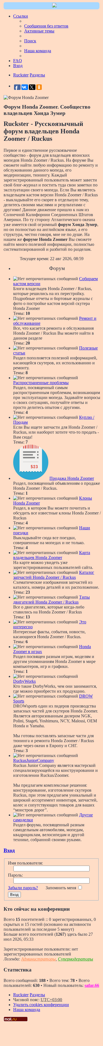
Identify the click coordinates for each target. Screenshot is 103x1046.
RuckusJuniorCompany (33, 760)
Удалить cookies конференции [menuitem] (41, 1004)
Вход (9, 850)
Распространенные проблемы (41, 382)
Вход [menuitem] (18, 65)
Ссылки (20, 16)
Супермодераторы (75, 959)
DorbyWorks (24, 681)
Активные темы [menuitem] (39, 31)
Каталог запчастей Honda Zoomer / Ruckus (53, 575)
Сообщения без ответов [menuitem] (46, 26)
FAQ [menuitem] (17, 60)
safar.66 (92, 985)
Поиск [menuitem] (30, 40)
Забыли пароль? (23, 887)
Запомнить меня (61, 887)
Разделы (37, 994)
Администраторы (38, 959)
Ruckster (21, 994)
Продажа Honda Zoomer (71, 478)
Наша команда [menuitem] (37, 50)
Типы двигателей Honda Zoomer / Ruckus (51, 599)
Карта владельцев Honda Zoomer (51, 555)
